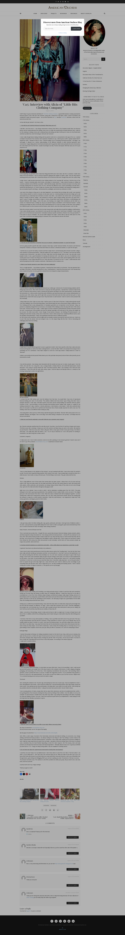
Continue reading (62, 32)
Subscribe (76, 28)
